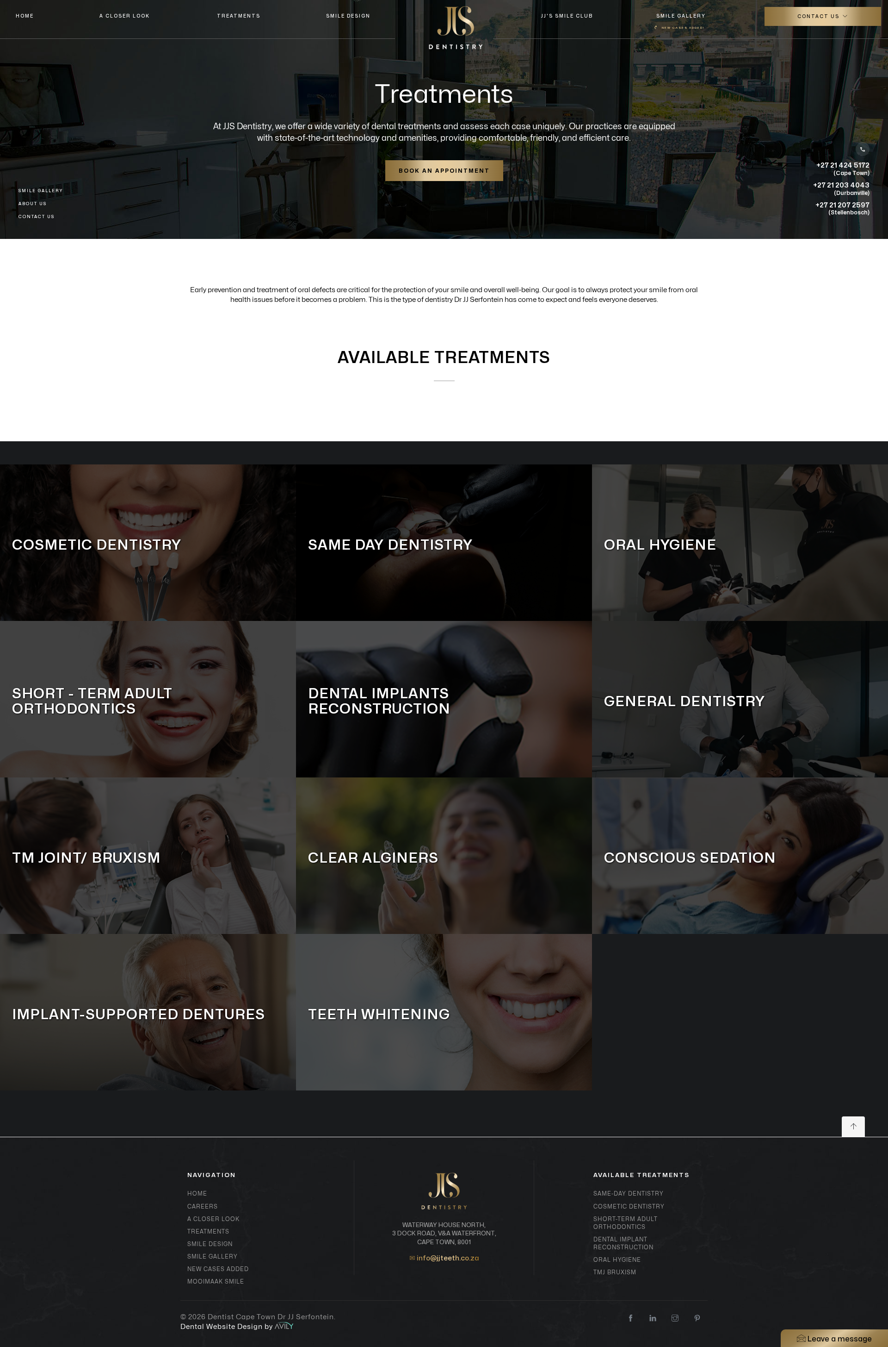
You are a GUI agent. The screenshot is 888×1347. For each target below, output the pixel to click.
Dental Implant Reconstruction (623, 1243)
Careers (202, 1206)
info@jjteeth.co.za (448, 1258)
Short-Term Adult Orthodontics (625, 1223)
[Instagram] (675, 1319)
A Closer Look (125, 16)
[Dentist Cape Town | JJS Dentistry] (455, 28)
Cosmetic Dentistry (629, 1206)
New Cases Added (218, 1269)
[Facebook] (631, 1319)
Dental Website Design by (227, 1326)
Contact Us (819, 16)
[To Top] (853, 1127)
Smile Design (348, 16)
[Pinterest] (697, 1319)
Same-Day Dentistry (628, 1194)
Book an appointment (444, 171)
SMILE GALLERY (40, 191)
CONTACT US (36, 217)
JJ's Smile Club (567, 16)
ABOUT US (32, 204)
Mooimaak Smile (215, 1281)
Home (24, 16)
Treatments (238, 16)
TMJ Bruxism (614, 1272)
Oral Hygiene (617, 1260)
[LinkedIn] (653, 1319)
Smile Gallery (681, 21)
